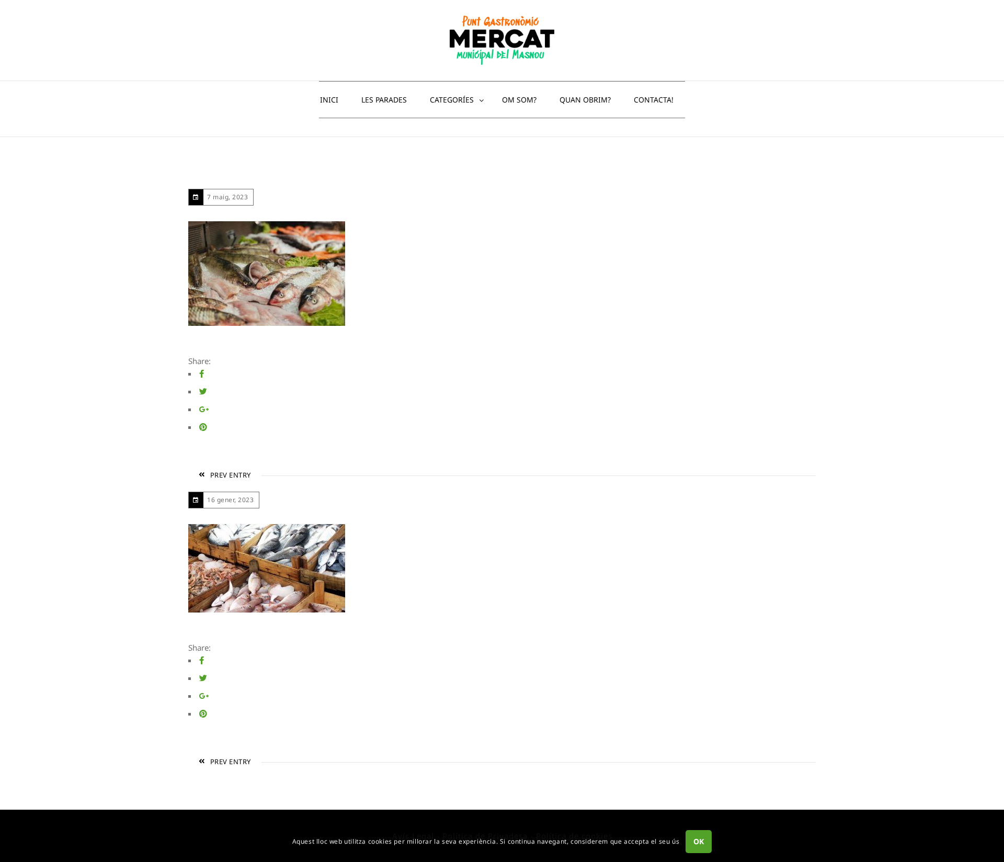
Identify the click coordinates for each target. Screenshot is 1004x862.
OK (698, 842)
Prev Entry (230, 475)
